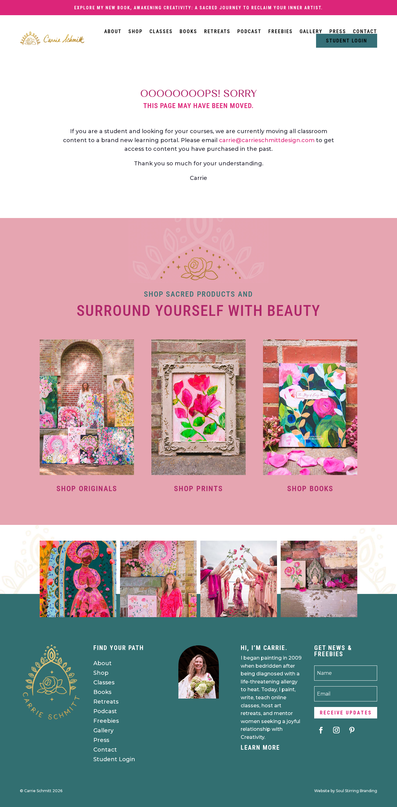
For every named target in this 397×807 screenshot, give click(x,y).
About (113, 31)
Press (337, 31)
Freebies (280, 31)
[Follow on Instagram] (336, 730)
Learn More (260, 747)
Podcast (249, 31)
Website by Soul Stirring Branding (345, 790)
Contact (365, 31)
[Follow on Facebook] (320, 730)
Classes (161, 31)
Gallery (311, 31)
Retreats (217, 31)
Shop (135, 31)
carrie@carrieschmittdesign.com (266, 140)
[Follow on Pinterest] (351, 730)
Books (188, 31)
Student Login (346, 41)
